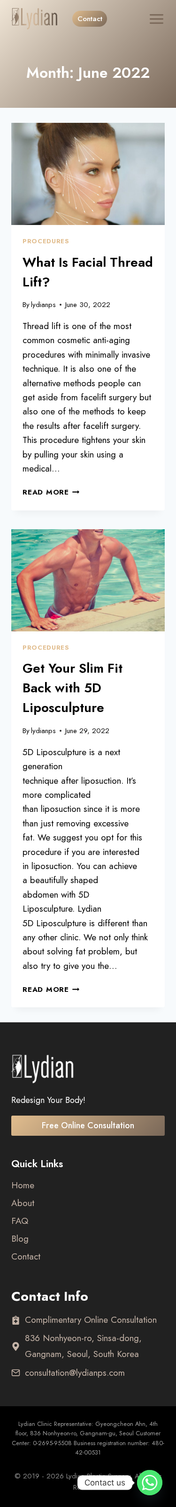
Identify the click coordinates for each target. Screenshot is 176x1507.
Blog (20, 1238)
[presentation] (88, 174)
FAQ (19, 1221)
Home (22, 1185)
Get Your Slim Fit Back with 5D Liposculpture (72, 688)
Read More (51, 492)
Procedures (46, 241)
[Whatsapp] (149, 1482)
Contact (89, 19)
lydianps (43, 305)
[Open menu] (150, 19)
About (22, 1203)
